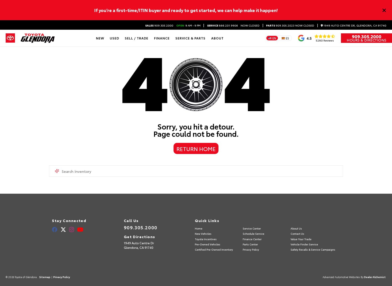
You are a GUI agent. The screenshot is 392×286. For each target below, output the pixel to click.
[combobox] (196, 171)
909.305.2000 (159, 25)
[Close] (384, 10)
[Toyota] (10, 38)
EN (274, 38)
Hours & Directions (366, 40)
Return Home (196, 148)
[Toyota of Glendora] (38, 38)
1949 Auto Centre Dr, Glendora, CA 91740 (354, 25)
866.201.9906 (222, 25)
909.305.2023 (280, 25)
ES (287, 38)
